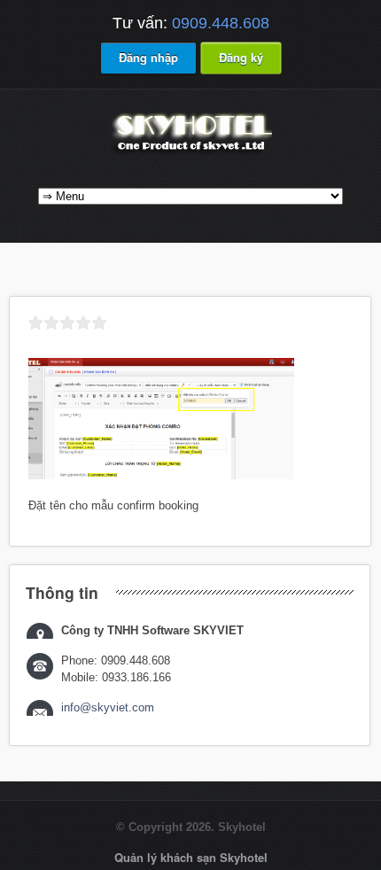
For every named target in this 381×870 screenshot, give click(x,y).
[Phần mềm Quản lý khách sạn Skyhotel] (190, 152)
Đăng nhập (148, 57)
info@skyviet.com (107, 707)
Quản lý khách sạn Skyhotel (191, 857)
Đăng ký (241, 57)
